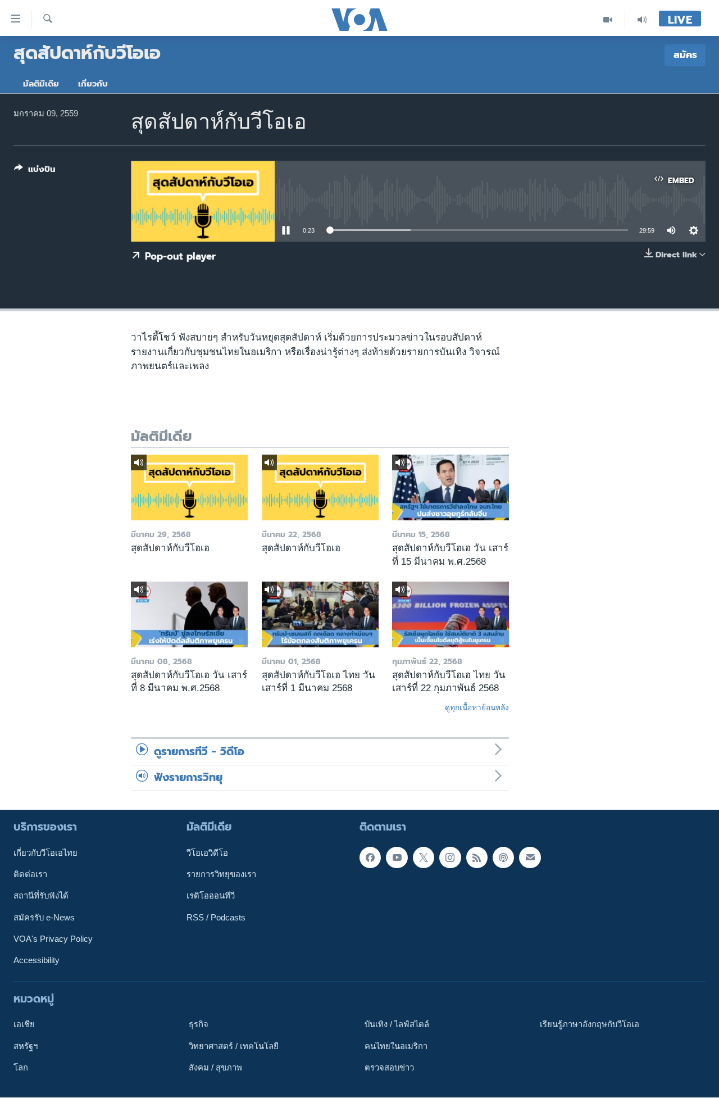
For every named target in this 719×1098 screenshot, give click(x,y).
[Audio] (642, 19)
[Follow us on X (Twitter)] (423, 857)
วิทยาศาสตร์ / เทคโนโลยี (234, 1046)
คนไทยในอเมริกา (396, 1046)
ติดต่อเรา (30, 874)
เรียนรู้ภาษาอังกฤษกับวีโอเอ (589, 1024)
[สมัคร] (529, 857)
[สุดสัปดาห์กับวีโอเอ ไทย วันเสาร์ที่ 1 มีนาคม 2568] (320, 614)
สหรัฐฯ (25, 1046)
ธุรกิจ (198, 1024)
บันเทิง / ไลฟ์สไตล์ (397, 1024)
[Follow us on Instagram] (450, 857)
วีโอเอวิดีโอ (207, 853)
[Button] (35, 171)
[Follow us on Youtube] (396, 857)
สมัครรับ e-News (44, 917)
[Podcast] (503, 857)
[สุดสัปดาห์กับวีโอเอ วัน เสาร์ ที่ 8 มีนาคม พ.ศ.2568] (189, 614)
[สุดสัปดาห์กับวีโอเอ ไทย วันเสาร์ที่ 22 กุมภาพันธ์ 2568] (450, 614)
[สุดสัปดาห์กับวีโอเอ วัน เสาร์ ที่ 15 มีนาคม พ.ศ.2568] (450, 487)
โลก (20, 1067)
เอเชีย (24, 1024)
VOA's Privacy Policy (53, 938)
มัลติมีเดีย (41, 84)
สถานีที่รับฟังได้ (41, 896)
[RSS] (477, 857)
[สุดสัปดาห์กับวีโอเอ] (189, 487)
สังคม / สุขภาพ (215, 1067)
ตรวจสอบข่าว (389, 1067)
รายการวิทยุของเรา (221, 874)
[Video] (608, 19)
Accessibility (36, 960)
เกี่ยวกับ (93, 84)
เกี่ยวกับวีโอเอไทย (45, 853)
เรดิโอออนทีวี (210, 896)
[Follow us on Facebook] (370, 857)
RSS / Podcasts (215, 917)
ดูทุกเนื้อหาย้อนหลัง (477, 707)
